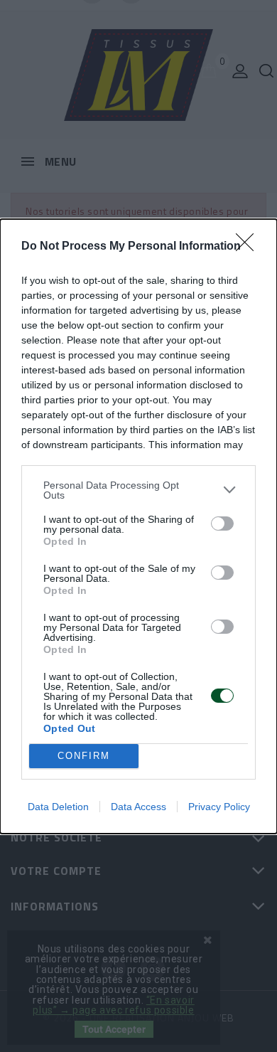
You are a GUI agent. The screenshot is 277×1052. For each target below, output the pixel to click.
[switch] (222, 523)
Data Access (138, 806)
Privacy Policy (219, 806)
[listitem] (138, 490)
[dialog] (138, 526)
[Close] (249, 246)
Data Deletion (58, 806)
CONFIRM (84, 755)
